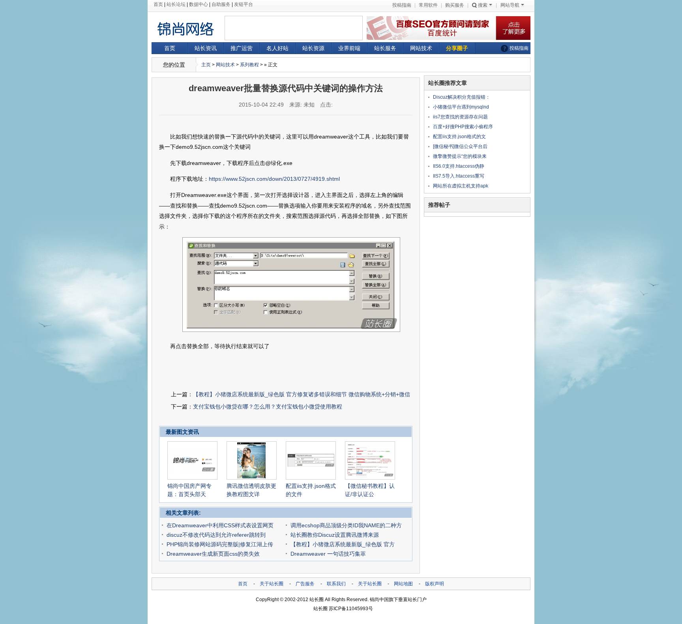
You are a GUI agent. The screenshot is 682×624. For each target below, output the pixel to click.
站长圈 (316, 599)
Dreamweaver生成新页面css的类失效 (213, 554)
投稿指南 (401, 5)
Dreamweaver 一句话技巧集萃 (328, 554)
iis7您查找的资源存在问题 (460, 117)
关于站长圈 (271, 584)
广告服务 (305, 584)
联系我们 (336, 584)
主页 (206, 64)
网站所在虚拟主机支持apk (460, 186)
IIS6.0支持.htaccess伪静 (458, 166)
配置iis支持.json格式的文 (459, 136)
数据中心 (198, 4)
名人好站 (277, 48)
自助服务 (221, 4)
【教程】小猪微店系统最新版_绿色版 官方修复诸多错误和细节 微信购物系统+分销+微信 (301, 394)
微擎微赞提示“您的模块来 (460, 156)
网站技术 (421, 48)
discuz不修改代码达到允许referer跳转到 (216, 535)
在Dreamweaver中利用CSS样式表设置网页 (220, 525)
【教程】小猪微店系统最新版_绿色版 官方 (342, 544)
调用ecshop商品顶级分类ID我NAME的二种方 (346, 525)
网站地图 (403, 584)
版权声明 (434, 584)
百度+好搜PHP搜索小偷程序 (463, 126)
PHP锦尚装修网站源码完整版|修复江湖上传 (220, 544)
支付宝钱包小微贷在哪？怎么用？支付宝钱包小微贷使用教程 (267, 406)
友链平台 (243, 4)
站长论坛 (176, 4)
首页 (158, 4)
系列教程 (249, 64)
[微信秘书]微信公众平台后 (460, 146)
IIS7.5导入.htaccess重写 (458, 176)
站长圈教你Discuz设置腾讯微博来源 (334, 535)
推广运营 (241, 48)
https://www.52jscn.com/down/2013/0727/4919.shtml (274, 179)
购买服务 (454, 5)
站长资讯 (206, 48)
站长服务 (385, 48)
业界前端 (349, 48)
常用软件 (428, 5)
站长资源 (313, 48)
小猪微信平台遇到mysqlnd (461, 107)
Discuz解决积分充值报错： (461, 97)
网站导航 (509, 5)
